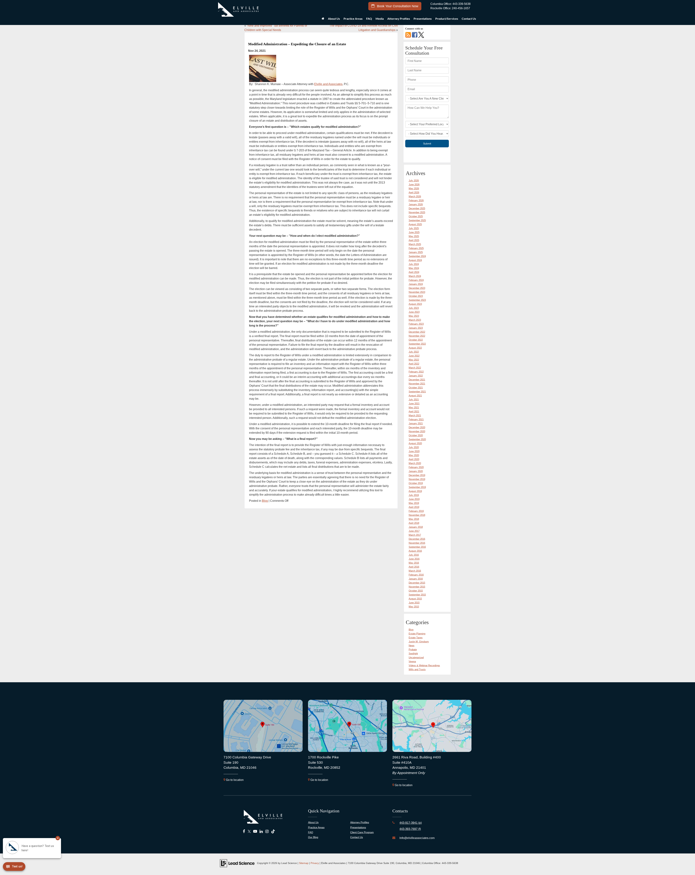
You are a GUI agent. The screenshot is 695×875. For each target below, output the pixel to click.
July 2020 (414, 447)
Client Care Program (362, 832)
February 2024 (416, 280)
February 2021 (416, 419)
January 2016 (416, 578)
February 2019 (416, 511)
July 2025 (414, 228)
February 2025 (416, 248)
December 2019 (417, 475)
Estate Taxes (416, 637)
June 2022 (414, 355)
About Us (313, 822)
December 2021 (417, 379)
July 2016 (414, 555)
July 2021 (414, 399)
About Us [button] (334, 18)
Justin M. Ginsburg (419, 641)
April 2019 (414, 507)
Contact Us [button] (469, 18)
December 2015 (417, 582)
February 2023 (416, 324)
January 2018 (416, 527)
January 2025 (416, 252)
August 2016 (415, 551)
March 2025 (415, 244)
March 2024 (415, 276)
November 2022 (417, 336)
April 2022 (414, 363)
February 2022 (416, 371)
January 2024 (416, 284)
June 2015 (414, 602)
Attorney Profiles (398, 18)
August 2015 (415, 598)
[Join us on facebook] (415, 34)
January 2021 (416, 423)
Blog (265, 500)
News (411, 645)
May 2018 (414, 519)
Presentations (423, 18)
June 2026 (414, 184)
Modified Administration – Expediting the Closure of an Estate (297, 44)
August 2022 (415, 347)
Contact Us (356, 837)
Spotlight (413, 653)
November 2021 (417, 383)
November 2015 (417, 586)
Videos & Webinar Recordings (424, 665)
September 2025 (417, 220)
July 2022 (414, 351)
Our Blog (313, 837)
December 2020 (417, 427)
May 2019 (414, 503)
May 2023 (414, 316)
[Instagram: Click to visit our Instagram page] (267, 831)
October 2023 (416, 296)
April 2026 (414, 192)
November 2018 (417, 515)
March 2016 (415, 570)
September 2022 (417, 343)
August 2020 (415, 443)
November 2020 (417, 431)
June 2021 (414, 403)
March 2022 (415, 367)
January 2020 (416, 471)
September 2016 (417, 547)
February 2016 (416, 574)
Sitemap (303, 863)
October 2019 (416, 483)
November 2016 (417, 543)
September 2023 (417, 300)
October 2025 (416, 216)
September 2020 (417, 439)
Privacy (315, 863)
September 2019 (417, 487)
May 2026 (414, 188)
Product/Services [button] (446, 18)
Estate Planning (417, 633)
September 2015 (417, 594)
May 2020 (414, 455)
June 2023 (414, 312)
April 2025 (414, 240)
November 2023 (417, 292)
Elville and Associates (328, 84)
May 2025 (414, 236)
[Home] (323, 19)
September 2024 (417, 256)
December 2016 (417, 539)
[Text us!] (27, 867)
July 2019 (414, 495)
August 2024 (415, 260)
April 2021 (414, 411)
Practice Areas (316, 827)
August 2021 (415, 395)
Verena (412, 661)
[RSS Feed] (408, 34)
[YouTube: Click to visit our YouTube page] (255, 831)
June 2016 (414, 559)
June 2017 (414, 531)
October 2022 (416, 339)
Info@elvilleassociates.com (417, 838)
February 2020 (416, 467)
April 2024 (414, 272)
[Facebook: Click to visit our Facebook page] (244, 831)
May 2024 (414, 268)
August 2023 (415, 304)
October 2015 (416, 590)
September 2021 (417, 391)
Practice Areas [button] (353, 18)
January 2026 (416, 204)
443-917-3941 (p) (410, 822)
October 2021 (416, 387)
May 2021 (414, 407)
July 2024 (414, 264)
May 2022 (414, 359)
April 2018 (414, 523)
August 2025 (415, 224)
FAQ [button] (369, 18)
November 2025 (417, 212)
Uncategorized (416, 657)
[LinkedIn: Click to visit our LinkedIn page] (261, 831)
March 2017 (415, 535)
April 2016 (414, 566)
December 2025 (417, 208)
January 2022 (416, 375)
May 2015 (414, 606)
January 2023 (416, 328)
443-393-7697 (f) (410, 828)
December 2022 (417, 332)
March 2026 (415, 196)
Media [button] (380, 18)
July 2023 (414, 308)
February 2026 (416, 200)
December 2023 (417, 288)
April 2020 (414, 459)
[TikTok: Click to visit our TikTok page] (273, 831)
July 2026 (414, 180)
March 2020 (415, 463)
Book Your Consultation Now (397, 6)
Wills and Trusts (417, 669)
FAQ (310, 832)
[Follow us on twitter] (421, 34)
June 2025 (414, 232)
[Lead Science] (237, 863)
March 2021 (415, 415)
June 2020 (414, 451)
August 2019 (415, 491)
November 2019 (417, 479)
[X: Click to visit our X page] (249, 831)
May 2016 (414, 562)
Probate (413, 649)
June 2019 (414, 499)
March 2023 (415, 320)
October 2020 (416, 435)
